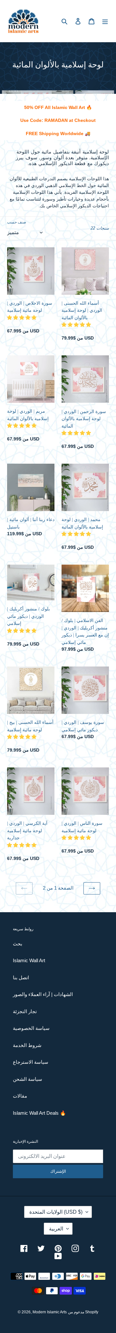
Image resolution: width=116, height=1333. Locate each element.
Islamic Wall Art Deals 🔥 (39, 1113)
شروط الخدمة (27, 1045)
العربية (56, 1228)
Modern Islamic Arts (50, 1312)
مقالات (20, 1096)
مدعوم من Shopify (83, 1312)
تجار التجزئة (25, 1011)
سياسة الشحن (27, 1079)
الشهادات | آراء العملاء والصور (43, 994)
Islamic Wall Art (29, 960)
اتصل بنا (21, 977)
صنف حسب (16, 222)
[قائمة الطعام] (105, 21)
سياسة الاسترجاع (30, 1062)
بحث (17, 943)
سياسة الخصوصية (31, 1028)
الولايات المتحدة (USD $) (55, 1212)
